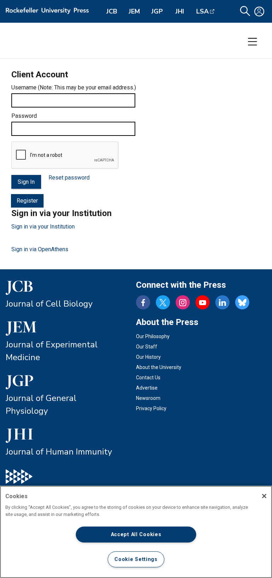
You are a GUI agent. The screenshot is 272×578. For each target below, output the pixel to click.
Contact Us (148, 377)
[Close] (264, 496)
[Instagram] (183, 302)
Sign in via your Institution (43, 226)
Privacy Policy (151, 408)
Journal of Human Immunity (59, 451)
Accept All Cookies (136, 535)
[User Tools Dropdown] (259, 11)
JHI (179, 11)
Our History (148, 357)
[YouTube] (203, 302)
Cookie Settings (136, 559)
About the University (158, 367)
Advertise (147, 388)
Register (27, 200)
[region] (136, 532)
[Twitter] (163, 302)
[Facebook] (143, 302)
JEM (134, 11)
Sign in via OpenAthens (39, 249)
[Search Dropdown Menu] (245, 11)
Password (24, 115)
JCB (111, 11)
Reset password (69, 177)
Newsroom (148, 398)
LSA (202, 11)
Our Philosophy (153, 336)
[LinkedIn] (222, 302)
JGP (157, 11)
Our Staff (146, 346)
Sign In (26, 181)
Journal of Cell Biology (49, 303)
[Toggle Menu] (252, 42)
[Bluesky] (242, 302)
